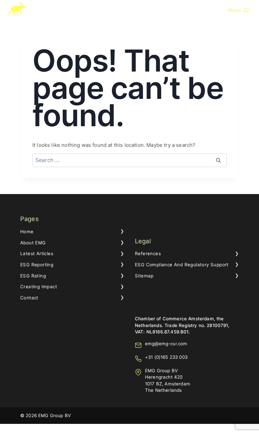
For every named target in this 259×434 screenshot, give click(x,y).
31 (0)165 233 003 (168, 357)
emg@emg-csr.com (166, 343)
